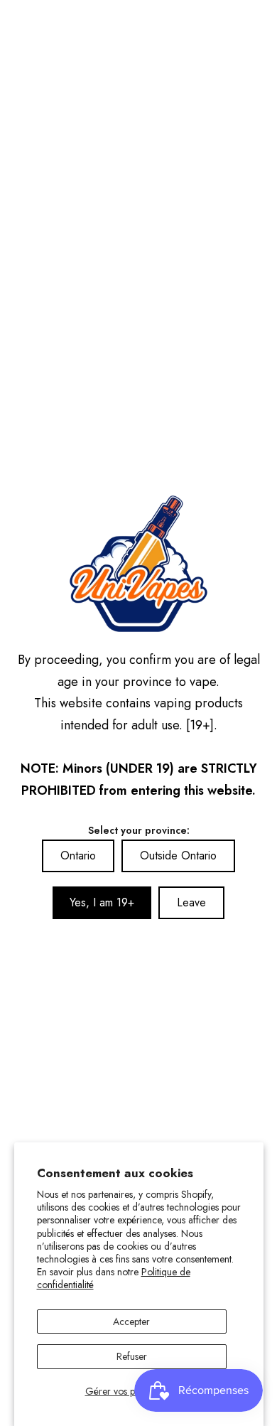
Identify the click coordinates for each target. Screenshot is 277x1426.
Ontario (78, 855)
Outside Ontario (178, 855)
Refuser (131, 1356)
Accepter (131, 1321)
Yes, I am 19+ (102, 902)
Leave (191, 902)
